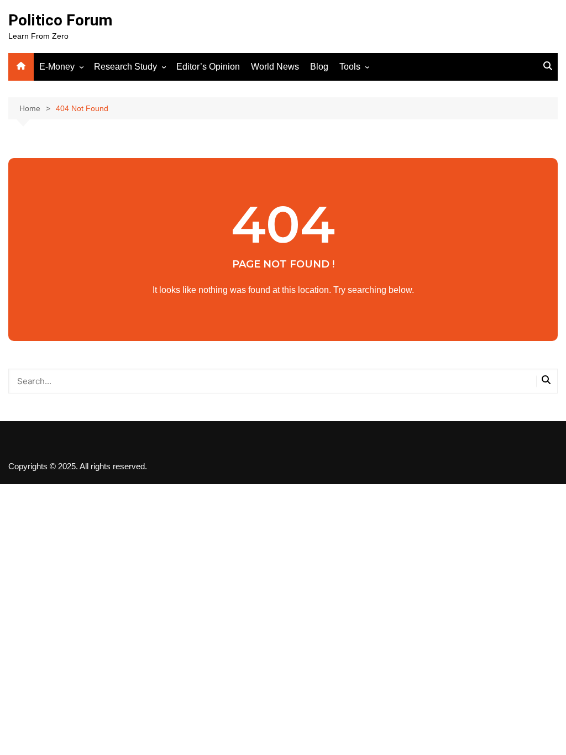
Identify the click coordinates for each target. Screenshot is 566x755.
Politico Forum (60, 20)
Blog (319, 66)
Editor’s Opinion (208, 66)
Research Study (125, 66)
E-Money (57, 66)
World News (275, 66)
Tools (349, 66)
